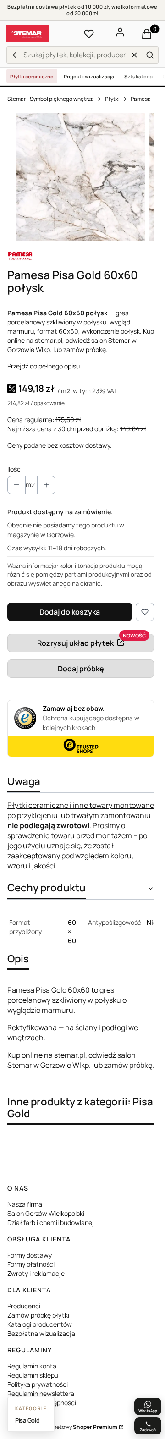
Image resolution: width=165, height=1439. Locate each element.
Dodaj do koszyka (69, 612)
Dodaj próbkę (81, 669)
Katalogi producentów (39, 1324)
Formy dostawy (29, 1255)
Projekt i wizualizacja (89, 76)
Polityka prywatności (37, 1384)
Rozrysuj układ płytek (75, 643)
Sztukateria (138, 76)
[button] (150, 55)
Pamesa (141, 99)
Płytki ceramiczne (32, 76)
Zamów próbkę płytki (38, 1315)
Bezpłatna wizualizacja (41, 1333)
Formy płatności (31, 1264)
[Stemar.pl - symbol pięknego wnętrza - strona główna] (27, 33)
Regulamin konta (31, 1366)
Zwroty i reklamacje (36, 1273)
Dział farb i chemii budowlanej (50, 1222)
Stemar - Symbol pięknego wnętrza (50, 99)
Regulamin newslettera (40, 1393)
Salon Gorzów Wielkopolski (45, 1213)
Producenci (23, 1306)
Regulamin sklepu (32, 1375)
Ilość (14, 469)
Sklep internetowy (72, 1427)
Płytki (112, 99)
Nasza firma (24, 1204)
